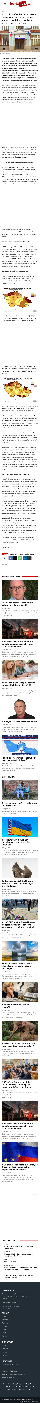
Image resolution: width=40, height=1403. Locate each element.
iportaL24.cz (10, 23)
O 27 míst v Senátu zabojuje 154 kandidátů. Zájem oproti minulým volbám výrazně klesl (16, 1084)
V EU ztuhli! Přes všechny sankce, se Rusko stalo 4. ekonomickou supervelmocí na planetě (20, 1167)
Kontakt (4, 1352)
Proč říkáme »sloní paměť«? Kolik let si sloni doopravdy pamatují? (18, 1044)
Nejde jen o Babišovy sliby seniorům (19, 721)
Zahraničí (5, 1320)
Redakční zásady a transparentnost (14, 1374)
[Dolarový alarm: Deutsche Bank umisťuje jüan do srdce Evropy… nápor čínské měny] (20, 629)
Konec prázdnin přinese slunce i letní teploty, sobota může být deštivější (17, 966)
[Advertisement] (20, 126)
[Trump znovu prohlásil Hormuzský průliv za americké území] (20, 745)
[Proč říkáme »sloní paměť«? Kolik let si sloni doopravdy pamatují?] (20, 1031)
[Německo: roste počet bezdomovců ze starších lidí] (20, 790)
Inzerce (4, 1355)
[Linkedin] (25, 558)
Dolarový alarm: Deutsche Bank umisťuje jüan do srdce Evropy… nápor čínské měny (18, 644)
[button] (35, 3)
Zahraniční (7, 1244)
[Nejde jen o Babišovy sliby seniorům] (20, 709)
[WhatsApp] (20, 558)
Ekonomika (13, 554)
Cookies (4, 1368)
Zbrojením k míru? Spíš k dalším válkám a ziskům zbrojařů (17, 603)
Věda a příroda (8, 1265)
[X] (15, 558)
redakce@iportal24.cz (9, 1302)
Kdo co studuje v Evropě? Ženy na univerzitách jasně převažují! (18, 684)
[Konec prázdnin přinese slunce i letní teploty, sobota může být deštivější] (20, 951)
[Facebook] (11, 558)
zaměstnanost (30, 554)
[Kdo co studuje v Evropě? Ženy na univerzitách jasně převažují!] (20, 670)
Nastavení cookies (8, 1378)
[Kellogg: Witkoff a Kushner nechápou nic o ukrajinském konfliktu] (20, 827)
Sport (4, 1333)
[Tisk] (29, 558)
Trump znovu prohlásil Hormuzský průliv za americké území (19, 759)
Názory (6, 1259)
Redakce (5, 1349)
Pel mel (4, 1336)
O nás (4, 1345)
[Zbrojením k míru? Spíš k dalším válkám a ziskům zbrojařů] (20, 590)
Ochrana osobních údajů (10, 1364)
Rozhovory (5, 1323)
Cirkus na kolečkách (11, 1262)
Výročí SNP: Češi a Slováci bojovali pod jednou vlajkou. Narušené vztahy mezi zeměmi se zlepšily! (19, 924)
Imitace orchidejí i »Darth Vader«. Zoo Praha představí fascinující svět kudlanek (18, 883)
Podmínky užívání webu (10, 1371)
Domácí (4, 11)
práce (21, 554)
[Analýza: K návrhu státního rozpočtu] (20, 992)
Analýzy (4, 1329)
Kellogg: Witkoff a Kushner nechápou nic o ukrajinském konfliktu (16, 842)
